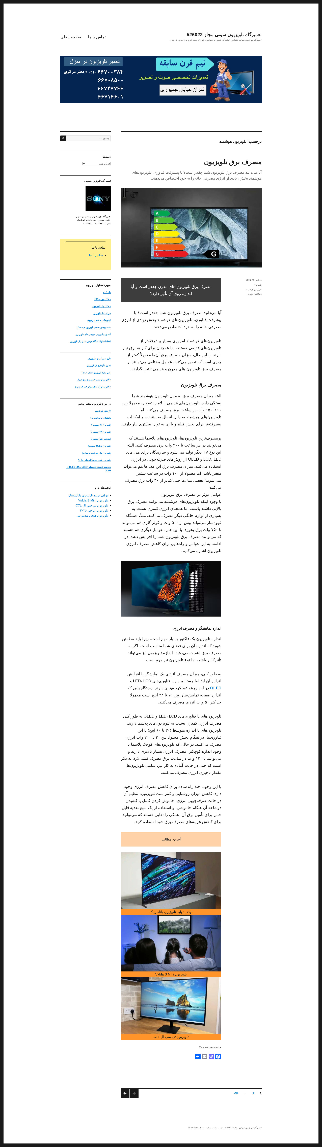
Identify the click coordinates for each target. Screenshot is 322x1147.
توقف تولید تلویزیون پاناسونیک (171, 912)
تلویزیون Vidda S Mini (171, 974)
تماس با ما (97, 37)
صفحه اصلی (70, 37)
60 (235, 1093)
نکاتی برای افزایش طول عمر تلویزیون (93, 386)
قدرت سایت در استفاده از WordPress (205, 1127)
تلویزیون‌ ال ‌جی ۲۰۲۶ (94, 510)
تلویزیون (258, 285)
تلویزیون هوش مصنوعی (92, 515)
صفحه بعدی (125, 1093)
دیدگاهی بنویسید (254, 294)
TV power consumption (210, 1047)
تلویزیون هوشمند (254, 289)
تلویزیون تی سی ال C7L (171, 1037)
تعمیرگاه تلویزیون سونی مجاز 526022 (224, 34)
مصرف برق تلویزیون (233, 161)
